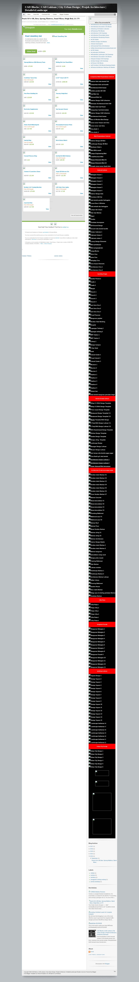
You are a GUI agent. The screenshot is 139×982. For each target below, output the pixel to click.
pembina (93, 877)
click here (34, 239)
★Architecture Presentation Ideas (100, 35)
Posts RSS (36, 14)
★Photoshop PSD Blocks (98, 31)
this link (57, 237)
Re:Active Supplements (31, 109)
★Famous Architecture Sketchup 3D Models (103, 67)
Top (115, 971)
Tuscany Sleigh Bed (61, 93)
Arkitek (92, 873)
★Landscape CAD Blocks (98, 52)
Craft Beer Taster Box (30, 78)
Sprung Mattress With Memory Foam (34, 62)
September (95, 858)
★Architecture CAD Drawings (99, 33)
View (49, 68)
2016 (91, 849)
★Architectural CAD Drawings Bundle (101, 24)
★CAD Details (95, 39)
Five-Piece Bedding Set (31, 93)
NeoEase (58, 973)
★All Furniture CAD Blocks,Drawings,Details (103, 65)
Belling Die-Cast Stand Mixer (64, 62)
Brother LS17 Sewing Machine (33, 187)
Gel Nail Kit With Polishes (63, 156)
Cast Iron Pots (28, 203)
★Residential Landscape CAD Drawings (102, 54)
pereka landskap (95, 881)
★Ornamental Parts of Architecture (100, 46)
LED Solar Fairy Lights (62, 187)
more (48, 42)
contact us (65, 227)
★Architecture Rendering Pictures (100, 37)
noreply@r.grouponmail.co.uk (57, 24)
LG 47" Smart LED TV (62, 78)
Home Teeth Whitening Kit (31, 125)
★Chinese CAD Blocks (97, 63)
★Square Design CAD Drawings (100, 59)
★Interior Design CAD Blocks (99, 41)
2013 (91, 856)
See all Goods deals (76, 215)
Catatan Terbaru (26, 256)
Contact (55, 14)
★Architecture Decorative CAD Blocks (101, 26)
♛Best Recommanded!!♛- (103, 22)
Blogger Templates (64, 14)
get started (45, 232)
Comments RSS (46, 14)
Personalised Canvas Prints (64, 125)
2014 (91, 853)
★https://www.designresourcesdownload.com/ (103, 48)
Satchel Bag (27, 140)
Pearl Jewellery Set (33, 36)
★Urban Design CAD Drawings (99, 61)
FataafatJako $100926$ (95, 923)
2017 (91, 846)
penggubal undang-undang (98, 879)
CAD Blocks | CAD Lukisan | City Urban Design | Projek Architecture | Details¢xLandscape (107, 932)
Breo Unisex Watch (61, 140)
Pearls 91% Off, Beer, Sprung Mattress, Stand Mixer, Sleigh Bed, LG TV (51, 19)
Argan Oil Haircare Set (62, 171)
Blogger (107, 963)
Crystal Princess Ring (30, 156)
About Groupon (48, 243)
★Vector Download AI (97, 44)
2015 (91, 851)
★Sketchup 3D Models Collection (100, 29)
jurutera (93, 875)
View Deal (31, 51)
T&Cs (41, 243)
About (28, 14)
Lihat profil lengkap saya (97, 954)
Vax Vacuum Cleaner (62, 109)
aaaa (92, 951)
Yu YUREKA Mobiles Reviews (97, 892)
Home (24, 14)
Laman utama (58, 256)
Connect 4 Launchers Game (32, 171)
